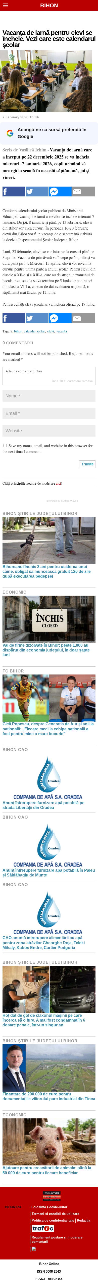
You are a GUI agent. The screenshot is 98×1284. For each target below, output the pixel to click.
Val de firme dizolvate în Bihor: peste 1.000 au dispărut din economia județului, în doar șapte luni (46, 650)
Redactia (83, 1220)
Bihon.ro (13, 1207)
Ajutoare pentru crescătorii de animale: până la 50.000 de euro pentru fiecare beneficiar (47, 1170)
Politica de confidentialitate (53, 1220)
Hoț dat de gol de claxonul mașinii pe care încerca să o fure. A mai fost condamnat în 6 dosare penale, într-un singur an (44, 1020)
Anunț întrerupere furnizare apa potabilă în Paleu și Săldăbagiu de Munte (49, 872)
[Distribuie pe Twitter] (37, 191)
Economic (15, 592)
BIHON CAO (15, 750)
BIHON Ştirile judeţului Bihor (40, 513)
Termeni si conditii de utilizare (55, 1214)
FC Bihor (13, 671)
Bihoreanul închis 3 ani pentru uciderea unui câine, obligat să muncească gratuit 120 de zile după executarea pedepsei (47, 571)
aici (58, 483)
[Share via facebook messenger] (60, 191)
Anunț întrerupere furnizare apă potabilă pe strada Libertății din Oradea (43, 805)
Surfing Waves (69, 500)
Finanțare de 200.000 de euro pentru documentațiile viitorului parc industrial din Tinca (49, 1096)
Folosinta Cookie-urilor (49, 1207)
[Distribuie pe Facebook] (14, 191)
